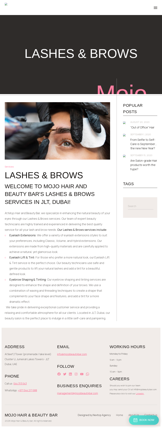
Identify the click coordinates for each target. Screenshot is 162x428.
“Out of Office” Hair (142, 127)
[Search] (152, 206)
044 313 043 (20, 383)
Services (9, 166)
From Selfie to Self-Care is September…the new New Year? (143, 144)
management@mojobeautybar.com (77, 393)
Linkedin (140, 393)
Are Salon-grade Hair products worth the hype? (143, 165)
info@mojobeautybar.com (72, 354)
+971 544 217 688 (27, 390)
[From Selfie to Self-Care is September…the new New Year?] (124, 135)
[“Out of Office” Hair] (124, 122)
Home (119, 415)
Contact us (150, 415)
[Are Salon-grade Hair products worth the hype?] (124, 156)
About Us (133, 415)
